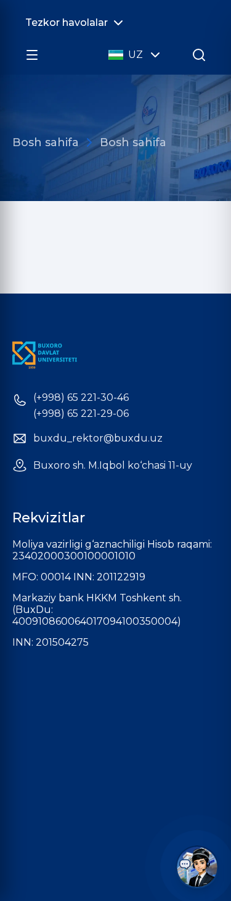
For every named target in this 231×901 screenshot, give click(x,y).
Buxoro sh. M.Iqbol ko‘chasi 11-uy (112, 466)
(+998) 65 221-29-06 (81, 414)
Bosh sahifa (45, 142)
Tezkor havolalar (66, 22)
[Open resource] (32, 54)
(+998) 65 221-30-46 (81, 398)
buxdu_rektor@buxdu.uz (98, 438)
